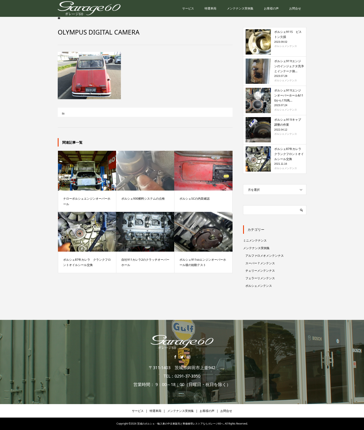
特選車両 (210, 8)
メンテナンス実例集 (240, 8)
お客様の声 (271, 8)
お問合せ (295, 8)
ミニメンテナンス (255, 240)
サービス (188, 8)
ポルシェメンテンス (258, 286)
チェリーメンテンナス (260, 270)
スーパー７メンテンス (260, 263)
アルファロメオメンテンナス (264, 256)
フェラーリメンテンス (260, 278)
